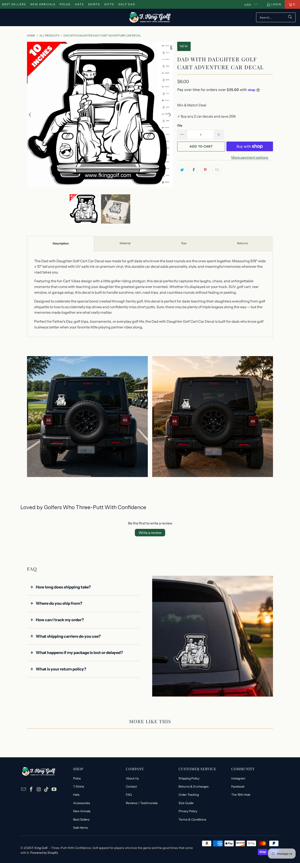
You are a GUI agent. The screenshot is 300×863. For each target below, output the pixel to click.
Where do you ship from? (59, 603)
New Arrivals (42, 4)
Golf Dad (126, 4)
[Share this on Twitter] (182, 170)
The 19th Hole (240, 795)
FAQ (129, 795)
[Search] (290, 17)
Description (61, 243)
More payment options (249, 157)
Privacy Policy (188, 811)
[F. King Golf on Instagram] (39, 789)
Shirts (94, 4)
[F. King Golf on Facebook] (31, 789)
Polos (65, 4)
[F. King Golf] (149, 17)
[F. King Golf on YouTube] (54, 789)
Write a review (150, 532)
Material (125, 243)
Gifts (109, 4)
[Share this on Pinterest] (205, 170)
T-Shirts (78, 786)
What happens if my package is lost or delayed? (79, 652)
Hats (79, 4)
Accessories (81, 803)
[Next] (169, 115)
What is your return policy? (61, 669)
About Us (132, 778)
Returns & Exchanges (194, 786)
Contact (131, 786)
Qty (179, 125)
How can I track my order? (60, 619)
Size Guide (186, 803)
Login (276, 4)
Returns (242, 243)
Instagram (238, 778)
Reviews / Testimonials (142, 803)
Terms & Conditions (192, 819)
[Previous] (30, 115)
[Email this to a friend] (217, 170)
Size (183, 243)
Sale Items (80, 828)
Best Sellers (14, 4)
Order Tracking (189, 795)
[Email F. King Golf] (23, 789)
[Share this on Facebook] (194, 170)
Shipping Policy (189, 778)
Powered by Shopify (44, 853)
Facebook (237, 786)
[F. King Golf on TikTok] (46, 789)
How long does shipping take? (63, 587)
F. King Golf (39, 848)
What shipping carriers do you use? (68, 636)
